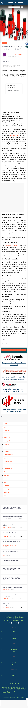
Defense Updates (8, 454)
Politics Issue (7, 444)
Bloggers (14, 662)
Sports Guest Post (6, 689)
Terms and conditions (14, 646)
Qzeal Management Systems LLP (10, 545)
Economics (7, 492)
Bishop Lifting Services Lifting (14, 54)
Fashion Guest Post (21, 688)
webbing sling (14, 135)
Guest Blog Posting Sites (15, 691)
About (14, 631)
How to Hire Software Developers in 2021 (12, 587)
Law (5, 482)
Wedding (6, 471)
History (6, 423)
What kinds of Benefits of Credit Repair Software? (12, 533)
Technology (7, 437)
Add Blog (14, 664)
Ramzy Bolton (6, 582)
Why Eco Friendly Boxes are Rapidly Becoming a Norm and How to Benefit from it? (12, 578)
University (6, 485)
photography (7, 440)
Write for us (14, 638)
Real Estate (7, 475)
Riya (4, 563)
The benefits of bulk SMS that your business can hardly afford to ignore (12, 508)
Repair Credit (6, 536)
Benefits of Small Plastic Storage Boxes (12, 516)
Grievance (14, 636)
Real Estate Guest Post (10, 688)
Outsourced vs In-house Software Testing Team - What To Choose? (11, 604)
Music (5, 478)
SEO (5, 465)
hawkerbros (6, 571)
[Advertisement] (14, 197)
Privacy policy (14, 649)
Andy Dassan (6, 607)
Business (5, 42)
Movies (6, 447)
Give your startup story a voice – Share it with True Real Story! (14, 410)
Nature (6, 434)
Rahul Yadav (6, 511)
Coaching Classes (8, 461)
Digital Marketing (8, 468)
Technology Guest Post (15, 687)
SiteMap (13, 677)
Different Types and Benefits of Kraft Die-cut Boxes (12, 595)
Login (14, 673)
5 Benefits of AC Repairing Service (11, 560)
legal (14, 651)
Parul (4, 555)
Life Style (6, 430)
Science (6, 496)
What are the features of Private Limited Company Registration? (11, 552)
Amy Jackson (6, 598)
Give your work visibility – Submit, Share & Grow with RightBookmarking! (14, 378)
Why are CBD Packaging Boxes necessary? (10, 524)
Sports (6, 427)
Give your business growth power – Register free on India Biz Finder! (14, 390)
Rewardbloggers (10, 697)
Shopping (6, 489)
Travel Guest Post (5, 687)
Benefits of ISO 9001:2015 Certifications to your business (12, 542)
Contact (14, 633)
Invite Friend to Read (14, 349)
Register (14, 675)
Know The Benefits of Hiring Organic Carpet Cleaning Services (11, 569)
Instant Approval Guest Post (16, 689)
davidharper (6, 589)
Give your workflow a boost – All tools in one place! (14, 364)
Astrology (6, 451)
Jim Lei (4, 518)
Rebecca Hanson (7, 527)
